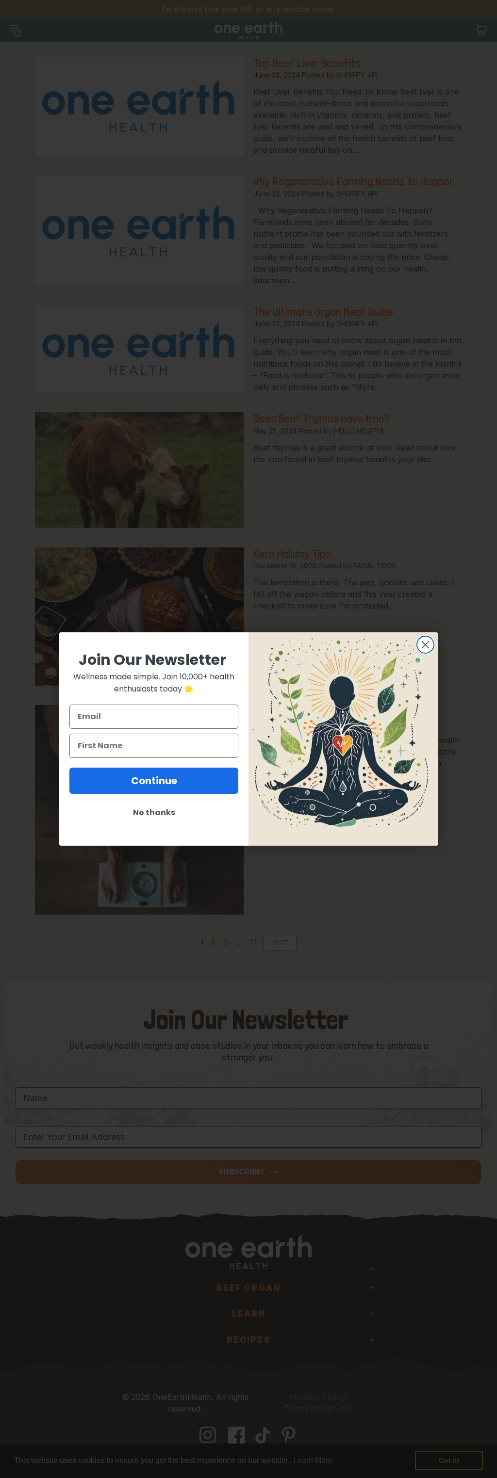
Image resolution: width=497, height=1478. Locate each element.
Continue (154, 780)
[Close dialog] (425, 644)
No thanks (154, 812)
